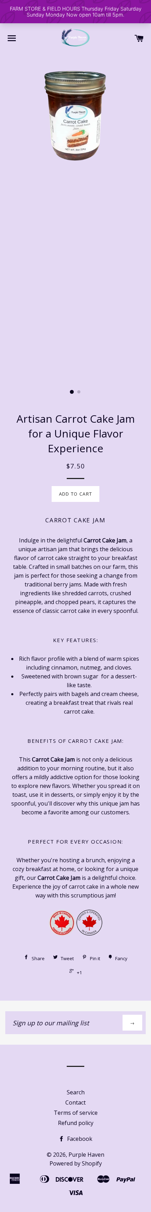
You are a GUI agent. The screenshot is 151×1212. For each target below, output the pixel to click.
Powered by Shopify (76, 1163)
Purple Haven (86, 1154)
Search (76, 1092)
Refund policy (75, 1123)
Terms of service (76, 1113)
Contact (75, 1102)
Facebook (79, 1139)
